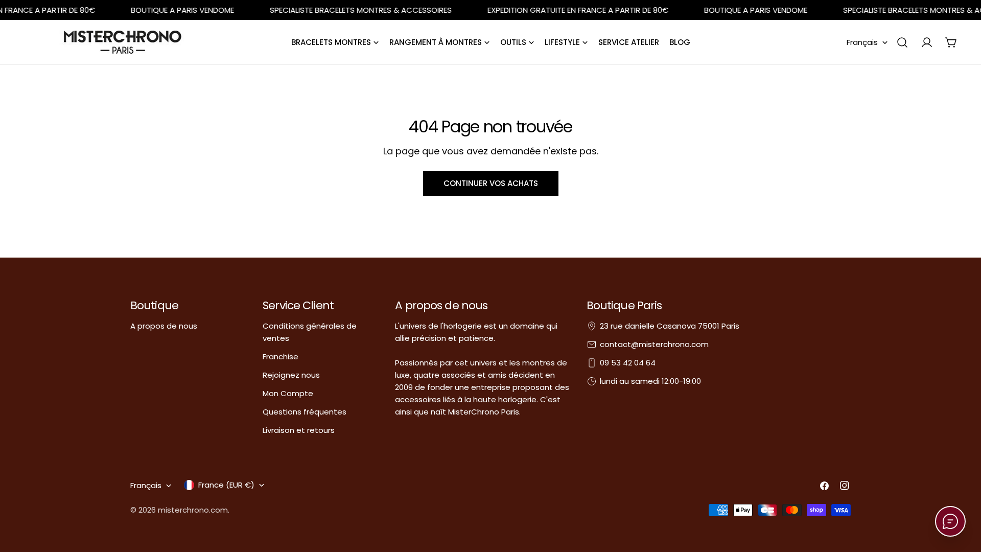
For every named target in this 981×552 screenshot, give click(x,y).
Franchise (280, 356)
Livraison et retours (299, 430)
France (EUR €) (226, 484)
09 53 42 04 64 (628, 362)
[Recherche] (902, 42)
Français (862, 42)
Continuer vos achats (490, 183)
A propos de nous (163, 325)
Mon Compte (288, 393)
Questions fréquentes (304, 411)
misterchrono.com (193, 509)
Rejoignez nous (291, 375)
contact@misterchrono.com (654, 344)
